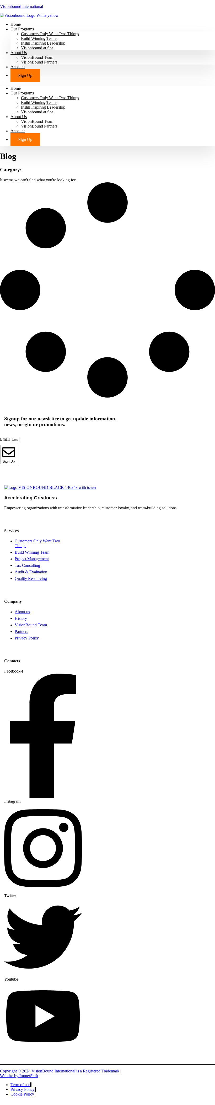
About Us (18, 52)
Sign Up (25, 75)
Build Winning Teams (39, 38)
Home (15, 88)
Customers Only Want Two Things (50, 33)
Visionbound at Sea (37, 48)
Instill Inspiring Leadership (43, 43)
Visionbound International (21, 6)
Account (17, 67)
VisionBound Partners (39, 62)
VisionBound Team (37, 57)
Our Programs (22, 29)
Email (5, 439)
